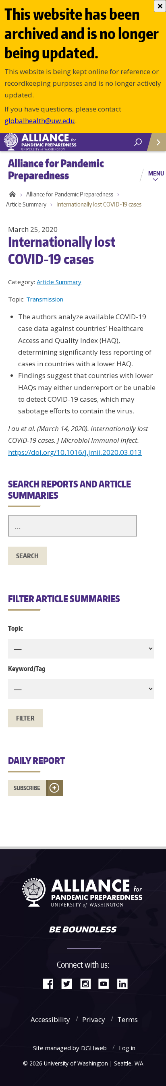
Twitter (69, 983)
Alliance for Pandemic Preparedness (69, 194)
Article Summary (26, 204)
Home (11, 194)
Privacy (93, 1019)
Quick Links (156, 142)
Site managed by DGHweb (70, 1048)
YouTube (106, 983)
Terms (127, 1019)
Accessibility (50, 1019)
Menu (156, 173)
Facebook (51, 983)
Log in (127, 1048)
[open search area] (138, 142)
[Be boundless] (83, 930)
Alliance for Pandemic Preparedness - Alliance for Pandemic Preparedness (60, 142)
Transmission (44, 299)
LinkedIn (125, 983)
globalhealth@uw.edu (39, 120)
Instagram (88, 983)
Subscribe (27, 788)
